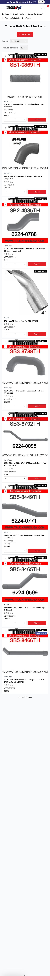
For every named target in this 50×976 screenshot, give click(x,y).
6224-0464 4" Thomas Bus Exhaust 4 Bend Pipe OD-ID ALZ (24, 536)
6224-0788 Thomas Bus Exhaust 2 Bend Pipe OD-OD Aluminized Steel (24, 250)
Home (7, 14)
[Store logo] (14, 8)
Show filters (26, 34)
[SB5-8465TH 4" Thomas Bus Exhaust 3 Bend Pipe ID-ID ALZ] (25, 578)
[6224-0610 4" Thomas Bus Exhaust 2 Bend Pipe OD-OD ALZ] (25, 362)
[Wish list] (5, 56)
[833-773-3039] (43, 8)
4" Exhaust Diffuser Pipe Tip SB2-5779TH (21, 321)
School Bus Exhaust (35, 14)
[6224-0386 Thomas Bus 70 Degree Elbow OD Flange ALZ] (25, 147)
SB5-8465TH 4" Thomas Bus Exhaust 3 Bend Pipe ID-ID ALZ (24, 609)
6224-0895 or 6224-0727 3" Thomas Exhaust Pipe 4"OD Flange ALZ (25, 464)
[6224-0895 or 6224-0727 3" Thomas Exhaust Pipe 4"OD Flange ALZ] (25, 434)
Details (41, 2)
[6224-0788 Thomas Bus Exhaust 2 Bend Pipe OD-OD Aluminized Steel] (25, 220)
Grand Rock (8, 101)
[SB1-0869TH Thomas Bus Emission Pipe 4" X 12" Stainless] (25, 75)
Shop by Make (18, 14)
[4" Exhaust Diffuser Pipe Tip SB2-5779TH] (25, 292)
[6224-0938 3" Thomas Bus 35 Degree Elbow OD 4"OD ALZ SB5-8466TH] (25, 651)
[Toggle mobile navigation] (3, 7)
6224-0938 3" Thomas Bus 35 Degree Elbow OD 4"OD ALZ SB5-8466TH (24, 681)
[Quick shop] (5, 60)
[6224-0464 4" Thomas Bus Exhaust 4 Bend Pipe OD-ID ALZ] (25, 506)
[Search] (41, 8)
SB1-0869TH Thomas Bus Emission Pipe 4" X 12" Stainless (24, 105)
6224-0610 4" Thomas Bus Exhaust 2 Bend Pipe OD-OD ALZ (24, 392)
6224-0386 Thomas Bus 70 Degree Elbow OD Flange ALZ (23, 177)
